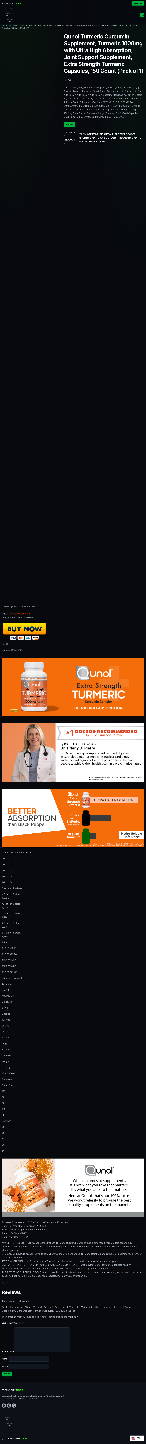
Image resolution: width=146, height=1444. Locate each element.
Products (13, 25)
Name (5, 1359)
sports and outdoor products (110, 137)
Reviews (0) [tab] (29, 606)
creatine (92, 134)
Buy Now (69, 124)
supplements (97, 141)
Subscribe (138, 3)
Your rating (7, 1323)
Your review (8, 1351)
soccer (131, 134)
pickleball (106, 134)
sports (84, 137)
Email (5, 1366)
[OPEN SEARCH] (142, 15)
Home (4, 25)
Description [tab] (10, 606)
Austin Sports (11, 3)
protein (120, 134)
